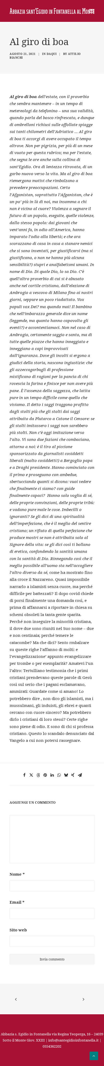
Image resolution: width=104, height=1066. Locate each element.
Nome (17, 874)
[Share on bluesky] (66, 775)
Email (17, 902)
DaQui (52, 54)
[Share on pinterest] (45, 775)
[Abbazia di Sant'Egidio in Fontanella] (52, 11)
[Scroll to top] (94, 1055)
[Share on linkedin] (52, 775)
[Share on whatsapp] (59, 775)
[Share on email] (80, 775)
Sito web (18, 929)
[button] (91, 11)
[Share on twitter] (31, 775)
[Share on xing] (73, 775)
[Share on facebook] (24, 775)
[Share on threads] (38, 775)
